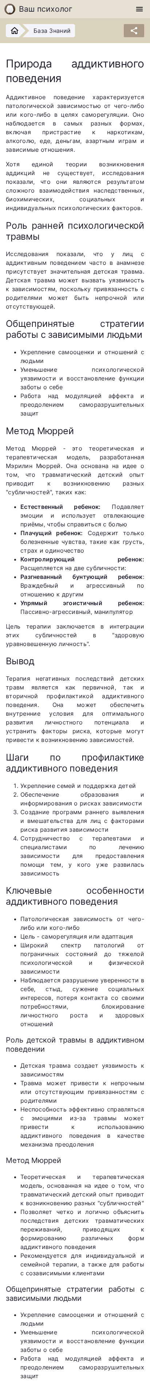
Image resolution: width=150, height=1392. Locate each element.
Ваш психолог (46, 8)
